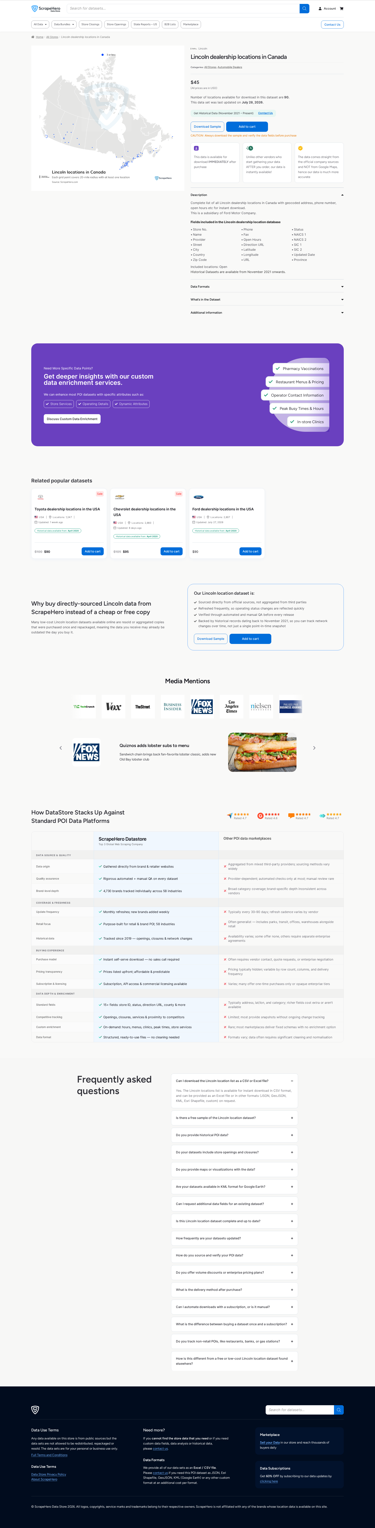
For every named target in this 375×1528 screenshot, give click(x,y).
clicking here (269, 1481)
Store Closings (90, 24)
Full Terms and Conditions (49, 1455)
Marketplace (190, 24)
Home (39, 37)
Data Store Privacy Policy (48, 1474)
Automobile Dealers (230, 67)
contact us (160, 1448)
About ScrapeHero (44, 1479)
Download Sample (207, 126)
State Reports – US (145, 24)
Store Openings (116, 24)
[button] (60, 747)
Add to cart (247, 126)
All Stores (52, 37)
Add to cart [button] (93, 551)
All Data (38, 24)
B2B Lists (170, 24)
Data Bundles (62, 24)
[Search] (304, 8)
